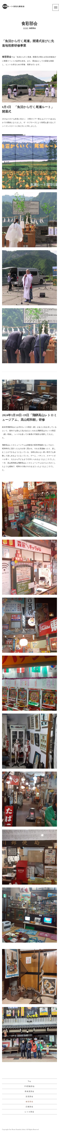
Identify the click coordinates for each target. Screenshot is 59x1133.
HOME (25, 28)
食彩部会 (29, 1102)
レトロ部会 (29, 1112)
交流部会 (29, 1096)
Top (29, 1081)
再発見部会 (29, 1091)
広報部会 (29, 1107)
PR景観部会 (29, 1086)
